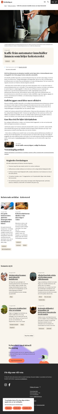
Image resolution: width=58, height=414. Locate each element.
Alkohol (40, 296)
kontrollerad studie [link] (20, 138)
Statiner (25, 245)
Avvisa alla (17, 408)
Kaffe (13, 61)
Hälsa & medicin (12, 5)
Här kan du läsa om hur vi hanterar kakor (14, 404)
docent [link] (49, 94)
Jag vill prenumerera (16, 360)
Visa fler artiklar (29, 335)
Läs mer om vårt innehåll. (11, 69)
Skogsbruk (12, 327)
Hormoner (18, 245)
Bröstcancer (41, 328)
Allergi (11, 296)
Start (5, 5)
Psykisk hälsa (42, 299)
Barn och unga (47, 296)
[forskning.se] (6, 2)
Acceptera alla (26, 408)
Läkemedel (49, 328)
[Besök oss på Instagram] (5, 384)
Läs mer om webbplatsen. (21, 379)
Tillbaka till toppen (34, 387)
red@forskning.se (37, 396)
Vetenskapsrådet (41, 405)
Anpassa (8, 408)
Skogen (22, 324)
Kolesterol (7, 61)
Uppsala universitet (23, 67)
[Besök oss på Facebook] (9, 384)
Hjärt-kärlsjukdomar (6, 249)
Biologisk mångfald (14, 324)
